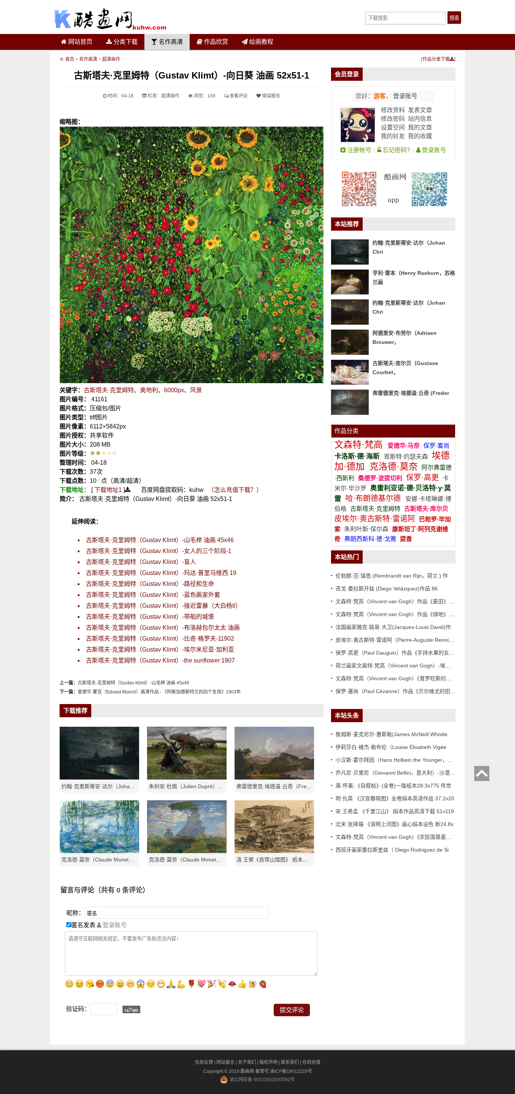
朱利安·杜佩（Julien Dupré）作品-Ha (193, 786)
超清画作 (111, 59)
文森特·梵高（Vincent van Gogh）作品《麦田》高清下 (400, 601)
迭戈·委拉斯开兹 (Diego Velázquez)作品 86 (387, 589)
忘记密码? (395, 150)
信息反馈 (204, 1062)
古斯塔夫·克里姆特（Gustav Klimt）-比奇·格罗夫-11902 (160, 638)
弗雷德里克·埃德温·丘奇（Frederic (277, 786)
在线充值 (311, 1062)
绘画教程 (260, 42)
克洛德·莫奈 (393, 466)
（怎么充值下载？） (235, 490)
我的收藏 (420, 136)
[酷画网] (110, 19)
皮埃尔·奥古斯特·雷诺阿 (374, 519)
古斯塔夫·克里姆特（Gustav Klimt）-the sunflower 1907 (160, 660)
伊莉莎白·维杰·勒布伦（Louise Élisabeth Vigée (391, 747)
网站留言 (225, 1062)
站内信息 (420, 119)
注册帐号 (358, 150)
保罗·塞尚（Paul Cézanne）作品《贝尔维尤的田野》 (398, 691)
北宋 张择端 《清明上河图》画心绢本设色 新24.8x (395, 824)
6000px (174, 390)
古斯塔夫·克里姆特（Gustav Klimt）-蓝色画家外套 (153, 595)
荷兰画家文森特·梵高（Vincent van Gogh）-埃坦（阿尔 (401, 666)
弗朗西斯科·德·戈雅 (370, 539)
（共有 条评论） (121, 890)
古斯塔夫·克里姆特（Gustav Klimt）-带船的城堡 (150, 616)
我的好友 (393, 136)
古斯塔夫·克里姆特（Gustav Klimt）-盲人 (141, 562)
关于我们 (247, 1062)
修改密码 (393, 119)
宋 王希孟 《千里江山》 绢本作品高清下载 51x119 (395, 811)
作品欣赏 (215, 42)
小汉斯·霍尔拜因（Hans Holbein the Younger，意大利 (399, 760)
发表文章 (420, 110)
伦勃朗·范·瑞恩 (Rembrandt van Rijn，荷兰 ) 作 (392, 576)
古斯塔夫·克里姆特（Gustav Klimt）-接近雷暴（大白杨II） (163, 605)
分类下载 (125, 42)
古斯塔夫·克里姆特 (109, 390)
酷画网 (248, 1071)
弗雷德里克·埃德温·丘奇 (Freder (410, 393)
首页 (69, 59)
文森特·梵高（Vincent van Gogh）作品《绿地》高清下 (400, 614)
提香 (406, 539)
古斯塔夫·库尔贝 (426, 508)
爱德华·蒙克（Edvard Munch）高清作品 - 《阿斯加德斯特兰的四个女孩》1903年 (159, 692)
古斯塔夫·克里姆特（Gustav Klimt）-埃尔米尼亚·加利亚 (160, 649)
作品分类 (346, 431)
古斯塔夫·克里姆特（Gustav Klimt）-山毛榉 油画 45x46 (160, 540)
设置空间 (393, 127)
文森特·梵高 (359, 444)
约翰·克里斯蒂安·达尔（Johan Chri (102, 786)
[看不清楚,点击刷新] (131, 1009)
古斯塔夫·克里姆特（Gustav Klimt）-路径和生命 (150, 584)
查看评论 (238, 96)
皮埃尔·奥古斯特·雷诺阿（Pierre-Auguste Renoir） (396, 640)
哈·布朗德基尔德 (374, 498)
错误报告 (270, 96)
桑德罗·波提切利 (380, 478)
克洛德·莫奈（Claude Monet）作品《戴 (195, 860)
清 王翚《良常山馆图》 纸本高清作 (277, 860)
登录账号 (404, 96)
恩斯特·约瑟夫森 (406, 456)
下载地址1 (108, 490)
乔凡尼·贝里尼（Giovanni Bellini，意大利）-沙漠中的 (398, 773)
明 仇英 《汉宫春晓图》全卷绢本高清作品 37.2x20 (395, 798)
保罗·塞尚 (436, 445)
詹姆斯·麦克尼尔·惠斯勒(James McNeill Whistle (392, 734)
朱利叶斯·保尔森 (367, 529)
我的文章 (420, 127)
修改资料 (393, 110)
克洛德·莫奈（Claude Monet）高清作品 (108, 860)
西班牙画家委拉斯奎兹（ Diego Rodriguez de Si (392, 850)
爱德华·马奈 (404, 445)
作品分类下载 (436, 59)
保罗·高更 (422, 477)
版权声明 (268, 1062)
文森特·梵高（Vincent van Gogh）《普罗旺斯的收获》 (399, 678)
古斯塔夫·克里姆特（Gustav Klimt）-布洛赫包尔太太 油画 (163, 627)
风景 (196, 390)
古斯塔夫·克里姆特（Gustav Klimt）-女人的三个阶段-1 (158, 551)
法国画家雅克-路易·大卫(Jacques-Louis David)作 (393, 627)
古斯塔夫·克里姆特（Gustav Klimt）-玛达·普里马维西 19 (161, 573)
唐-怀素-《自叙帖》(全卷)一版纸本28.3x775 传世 (393, 786)
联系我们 (290, 1062)
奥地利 (149, 390)
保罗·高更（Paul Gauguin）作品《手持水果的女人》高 (400, 653)
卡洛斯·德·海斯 (358, 456)
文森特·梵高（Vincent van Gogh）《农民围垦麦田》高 (399, 837)
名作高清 (170, 42)
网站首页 (79, 42)
